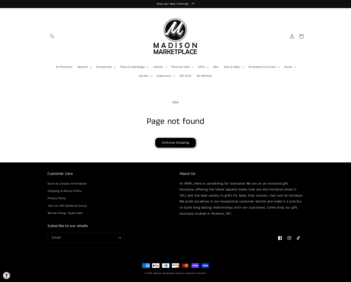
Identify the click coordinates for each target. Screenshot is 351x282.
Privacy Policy (57, 198)
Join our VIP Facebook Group (67, 206)
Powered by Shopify (195, 273)
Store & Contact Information (67, 184)
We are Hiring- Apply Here (65, 213)
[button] (52, 36)
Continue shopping (176, 142)
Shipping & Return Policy (64, 191)
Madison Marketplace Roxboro (169, 273)
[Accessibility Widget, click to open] (6, 275)
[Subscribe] (119, 238)
